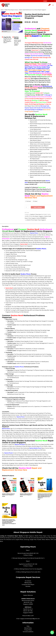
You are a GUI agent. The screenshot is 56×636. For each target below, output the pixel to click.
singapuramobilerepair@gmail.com (30, 618)
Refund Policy (28, 628)
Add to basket (38, 207)
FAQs (28, 626)
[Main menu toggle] (52, 5)
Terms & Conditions (28, 631)
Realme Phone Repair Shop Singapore (36, 220)
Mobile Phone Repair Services (11, 9)
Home (2, 9)
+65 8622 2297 (50, 1)
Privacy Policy (28, 630)
